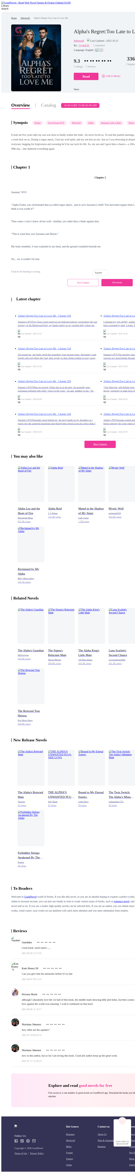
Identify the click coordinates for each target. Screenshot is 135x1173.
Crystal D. (84, 45)
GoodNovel (30, 896)
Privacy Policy (37, 1153)
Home (14, 18)
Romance (70, 1134)
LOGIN (66, 2)
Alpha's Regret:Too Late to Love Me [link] (51, 18)
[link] (14, 18)
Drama (37, 123)
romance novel (121, 901)
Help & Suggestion (106, 1140)
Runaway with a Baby (111, 123)
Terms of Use (20, 1153)
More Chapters (100, 444)
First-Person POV (56, 123)
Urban (69, 1165)
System (69, 1153)
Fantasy (69, 1159)
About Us (102, 1134)
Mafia (68, 1146)
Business (102, 1146)
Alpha (91, 123)
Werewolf (25, 18)
